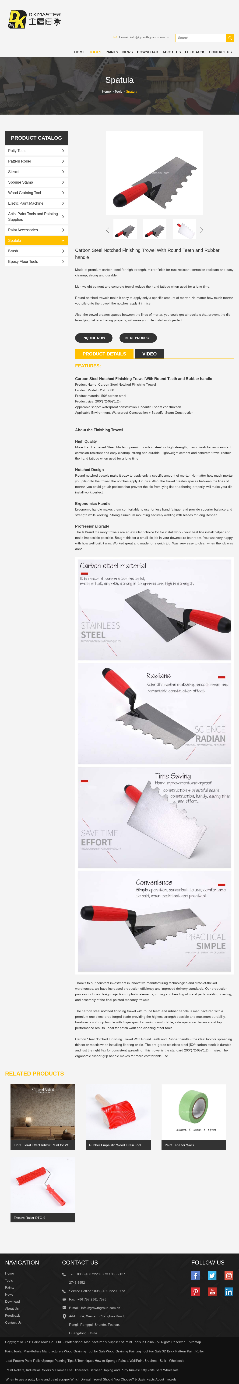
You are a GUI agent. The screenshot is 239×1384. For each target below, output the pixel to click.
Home (79, 52)
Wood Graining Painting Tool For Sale (134, 1351)
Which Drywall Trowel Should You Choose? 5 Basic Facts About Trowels (123, 1379)
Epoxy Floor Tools (23, 262)
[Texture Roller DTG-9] (43, 1185)
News (127, 52)
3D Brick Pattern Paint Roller (183, 1351)
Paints (111, 52)
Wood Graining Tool (24, 193)
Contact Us (220, 52)
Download (147, 52)
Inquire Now (94, 338)
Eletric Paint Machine (25, 203)
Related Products (34, 1073)
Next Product (138, 338)
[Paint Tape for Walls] (194, 1112)
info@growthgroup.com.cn (149, 37)
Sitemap (195, 1342)
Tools (95, 52)
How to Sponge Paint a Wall (115, 1360)
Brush (13, 251)
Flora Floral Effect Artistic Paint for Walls (43, 1145)
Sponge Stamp (20, 182)
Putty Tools (17, 151)
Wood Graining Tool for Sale (84, 1351)
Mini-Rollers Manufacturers (43, 1351)
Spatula (131, 91)
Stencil (14, 172)
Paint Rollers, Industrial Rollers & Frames (36, 1370)
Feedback (195, 52)
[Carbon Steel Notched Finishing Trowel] (154, 173)
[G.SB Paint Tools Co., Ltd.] (34, 19)
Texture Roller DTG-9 (29, 1218)
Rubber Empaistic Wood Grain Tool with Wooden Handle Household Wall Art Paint (118, 1145)
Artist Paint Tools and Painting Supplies (33, 216)
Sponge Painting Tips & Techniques (68, 1360)
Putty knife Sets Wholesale (159, 1370)
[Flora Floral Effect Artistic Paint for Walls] (43, 1112)
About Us (171, 52)
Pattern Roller (19, 161)
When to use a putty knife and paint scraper (38, 1379)
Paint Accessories (23, 230)
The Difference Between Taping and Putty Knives (103, 1370)
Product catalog (36, 138)
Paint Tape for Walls (179, 1145)
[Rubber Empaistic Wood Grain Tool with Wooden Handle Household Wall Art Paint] (118, 1112)
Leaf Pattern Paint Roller (24, 1360)
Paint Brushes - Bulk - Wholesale (160, 1360)
